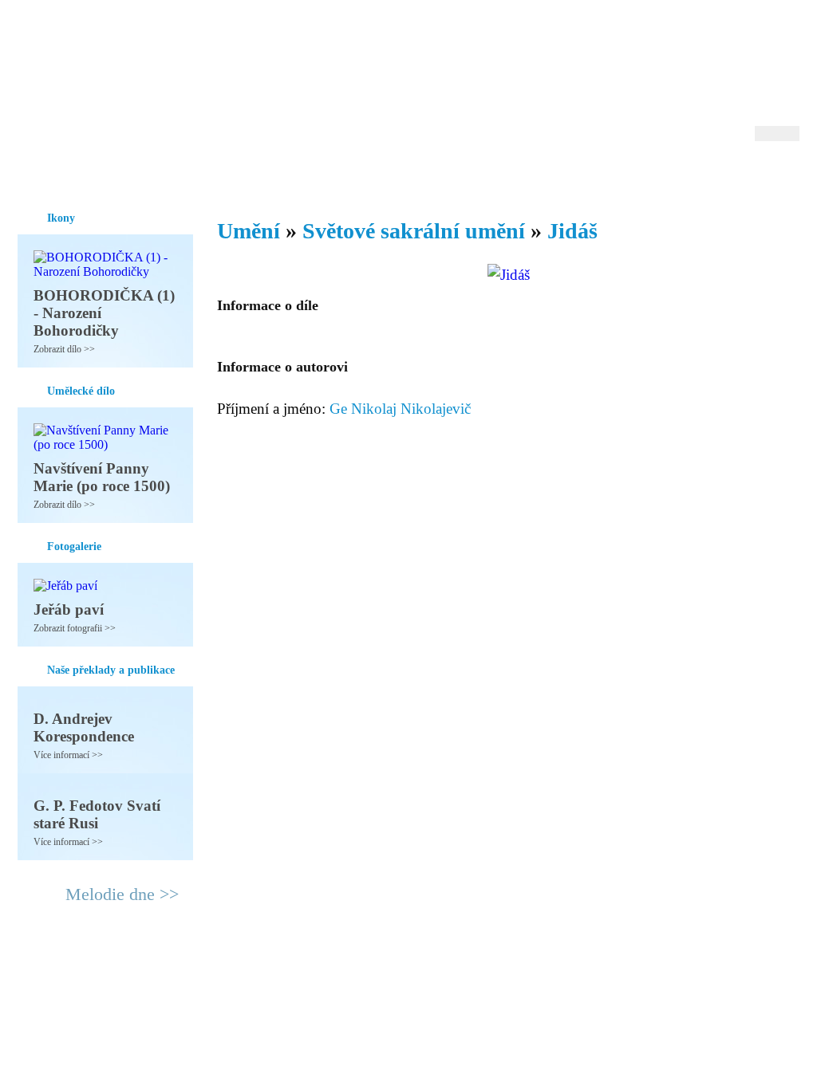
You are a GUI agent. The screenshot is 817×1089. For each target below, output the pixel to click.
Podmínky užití (245, 979)
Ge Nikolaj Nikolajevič (400, 408)
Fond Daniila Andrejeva (732, 35)
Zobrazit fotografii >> (75, 628)
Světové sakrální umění (413, 230)
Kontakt (372, 979)
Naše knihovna (692, 174)
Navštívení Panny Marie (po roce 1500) (102, 477)
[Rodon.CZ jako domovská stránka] (762, 175)
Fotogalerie (383, 174)
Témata (527, 174)
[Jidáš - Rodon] (117, 77)
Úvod (31, 174)
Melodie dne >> (122, 894)
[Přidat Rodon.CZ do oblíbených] (785, 175)
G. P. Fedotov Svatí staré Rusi (97, 814)
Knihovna (264, 174)
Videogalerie (460, 174)
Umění (207, 174)
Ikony (75, 174)
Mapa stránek (315, 979)
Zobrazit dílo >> (64, 349)
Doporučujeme (601, 174)
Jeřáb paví (69, 609)
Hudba (321, 174)
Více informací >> (68, 755)
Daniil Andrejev (592, 35)
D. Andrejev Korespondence (84, 727)
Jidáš (572, 230)
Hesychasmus (140, 174)
